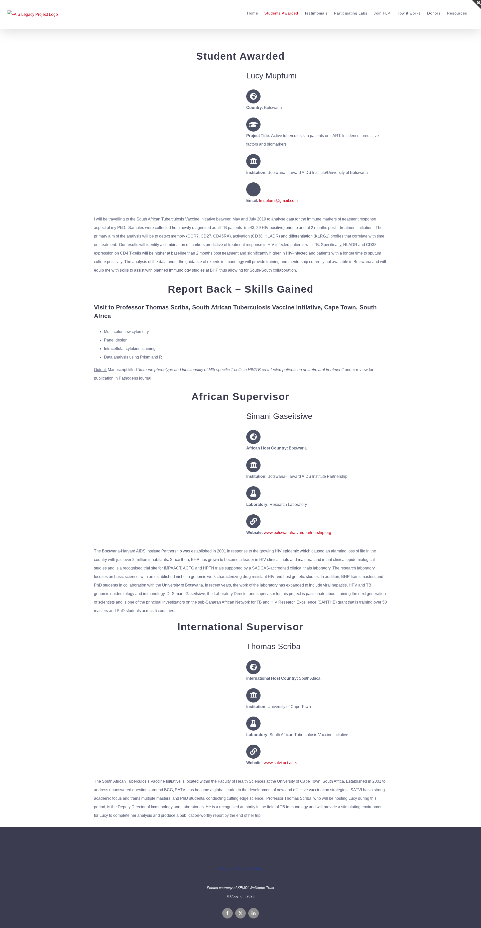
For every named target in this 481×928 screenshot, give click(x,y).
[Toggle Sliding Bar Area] (476, 4)
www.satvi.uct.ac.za (281, 763)
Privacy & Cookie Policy (240, 869)
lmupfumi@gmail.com (278, 200)
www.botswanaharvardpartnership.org (297, 532)
